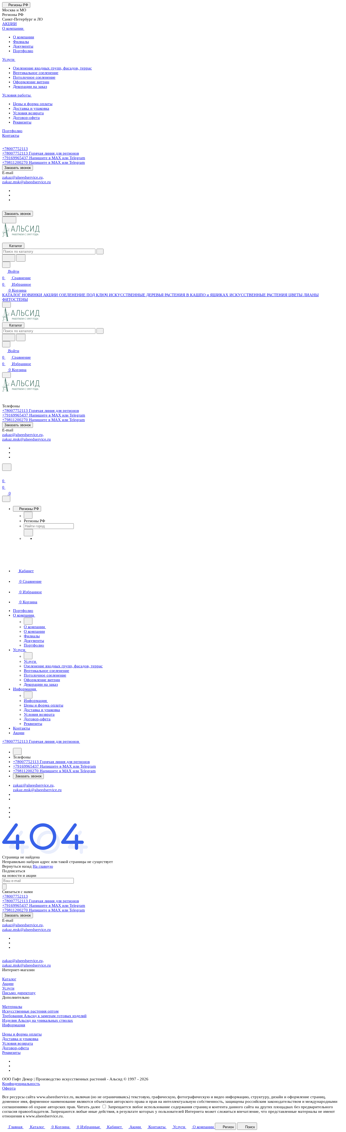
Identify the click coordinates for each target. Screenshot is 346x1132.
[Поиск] (6, 467)
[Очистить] (100, 251)
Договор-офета (15, 1048)
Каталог (9, 979)
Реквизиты (11, 1052)
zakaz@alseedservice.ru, (23, 177)
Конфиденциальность (21, 1083)
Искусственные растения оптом (30, 1011)
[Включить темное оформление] (9, 220)
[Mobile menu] (6, 375)
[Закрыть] (6, 499)
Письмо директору (19, 993)
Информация (13, 1025)
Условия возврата (17, 1043)
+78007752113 (15, 149)
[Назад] (28, 515)
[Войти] (4, 474)
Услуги (8, 988)
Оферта (9, 1088)
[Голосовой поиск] (8, 258)
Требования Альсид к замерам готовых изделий (44, 1016)
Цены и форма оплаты (22, 1034)
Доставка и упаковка (20, 1039)
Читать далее (88, 1107)
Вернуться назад (17, 866)
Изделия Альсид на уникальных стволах (37, 1020)
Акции (8, 983)
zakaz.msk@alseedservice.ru (26, 182)
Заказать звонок (17, 168)
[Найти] (20, 258)
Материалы (12, 1006)
